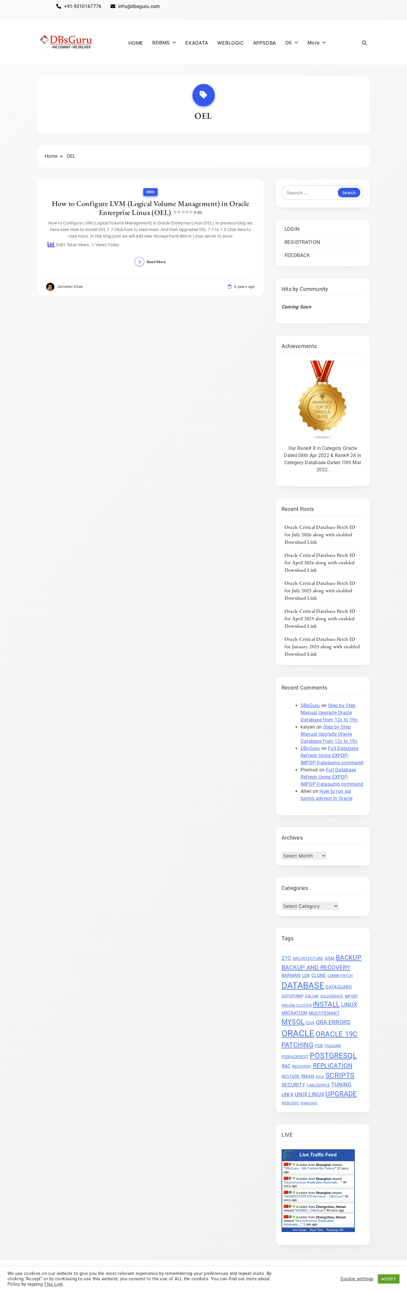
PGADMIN (332, 1046)
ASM (330, 958)
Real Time (316, 1229)
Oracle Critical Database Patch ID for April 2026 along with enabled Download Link (320, 562)
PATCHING (297, 1045)
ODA (310, 1022)
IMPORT (351, 996)
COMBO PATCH (340, 976)
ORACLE (298, 1033)
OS (288, 43)
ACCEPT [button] (388, 1279)
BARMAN (291, 975)
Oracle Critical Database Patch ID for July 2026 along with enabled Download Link (320, 534)
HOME (135, 43)
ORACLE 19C (337, 1033)
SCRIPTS (339, 1075)
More (313, 43)
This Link (53, 1284)
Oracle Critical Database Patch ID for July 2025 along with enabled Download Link (320, 590)
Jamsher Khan (70, 286)
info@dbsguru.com (139, 6)
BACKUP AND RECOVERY (316, 967)
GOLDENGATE (332, 996)
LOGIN (292, 229)
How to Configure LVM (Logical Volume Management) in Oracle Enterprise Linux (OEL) (150, 208)
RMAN (307, 1076)
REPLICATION (332, 1065)
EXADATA (196, 43)
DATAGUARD (338, 986)
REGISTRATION (302, 242)
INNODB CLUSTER (297, 1005)
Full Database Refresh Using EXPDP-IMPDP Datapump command (332, 755)
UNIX (150, 192)
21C (286, 958)
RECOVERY (301, 1066)
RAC (286, 1066)
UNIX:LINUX (309, 1094)
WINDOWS (309, 1103)
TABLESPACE (318, 1085)
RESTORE (291, 1076)
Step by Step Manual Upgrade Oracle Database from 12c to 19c (329, 713)
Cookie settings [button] (357, 1278)
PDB (319, 1045)
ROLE (320, 1077)
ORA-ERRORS (333, 1022)
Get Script (300, 1229)
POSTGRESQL (333, 1055)
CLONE (318, 975)
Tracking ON (334, 1229)
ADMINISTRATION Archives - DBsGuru (314, 1196)
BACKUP (348, 957)
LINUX (349, 1004)
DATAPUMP (293, 995)
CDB (306, 975)
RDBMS (161, 43)
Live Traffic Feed (318, 1154)
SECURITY (293, 1085)
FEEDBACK (297, 255)
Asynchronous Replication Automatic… (313, 1182)
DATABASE (303, 985)
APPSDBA (264, 43)
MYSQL (293, 1022)
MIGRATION (294, 1013)
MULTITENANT (324, 1013)
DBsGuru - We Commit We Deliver (310, 1168)
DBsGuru (310, 705)
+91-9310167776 (82, 6)
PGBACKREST (295, 1056)
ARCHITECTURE (308, 958)
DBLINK (312, 996)
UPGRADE (341, 1094)
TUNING (341, 1085)
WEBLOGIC (230, 43)
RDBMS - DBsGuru (310, 1210)
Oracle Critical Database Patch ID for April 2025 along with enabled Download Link (320, 618)
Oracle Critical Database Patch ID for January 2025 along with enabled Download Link (322, 646)
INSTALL (326, 1004)
